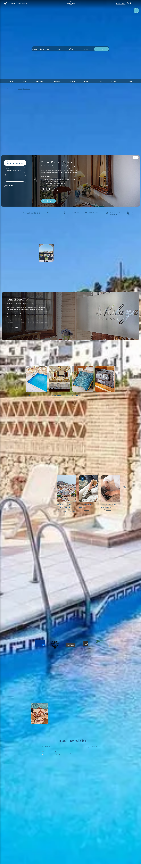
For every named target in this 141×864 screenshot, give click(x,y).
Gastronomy (56, 81)
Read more (48, 196)
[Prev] (53, 487)
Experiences (21, 3)
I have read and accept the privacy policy (53, 751)
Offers (100, 81)
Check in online (120, 3)
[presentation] (128, 213)
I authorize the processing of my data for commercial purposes (59, 754)
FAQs (130, 81)
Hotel (11, 81)
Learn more (14, 327)
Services (72, 81)
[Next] (124, 487)
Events (86, 81)
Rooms (24, 81)
